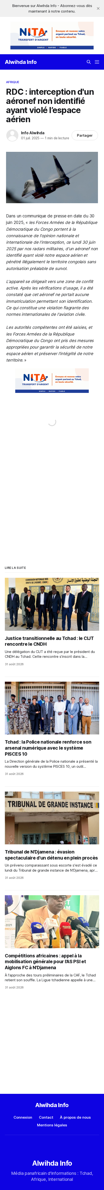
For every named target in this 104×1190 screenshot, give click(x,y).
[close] (98, 8)
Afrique (12, 82)
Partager (85, 135)
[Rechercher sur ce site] (89, 62)
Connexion (23, 1117)
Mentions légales (52, 1125)
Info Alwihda (33, 132)
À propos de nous (75, 1117)
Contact (46, 1117)
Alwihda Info (21, 62)
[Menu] (97, 62)
